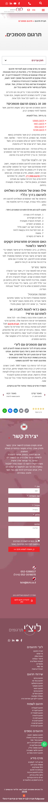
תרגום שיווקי (38, 691)
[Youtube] (17, 640)
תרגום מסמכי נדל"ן (35, 748)
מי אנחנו (39, 653)
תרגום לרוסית (38, 715)
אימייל (37, 505)
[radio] (33, 409)
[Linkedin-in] (13, 640)
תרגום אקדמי (38, 129)
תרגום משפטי (38, 120)
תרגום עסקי (39, 126)
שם (38, 486)
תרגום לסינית (38, 718)
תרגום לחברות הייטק (35, 742)
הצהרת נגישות (37, 669)
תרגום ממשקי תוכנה (35, 735)
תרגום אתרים (38, 693)
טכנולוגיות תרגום (36, 770)
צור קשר (40, 666)
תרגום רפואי (39, 123)
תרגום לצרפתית (37, 726)
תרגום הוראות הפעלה (34, 737)
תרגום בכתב (38, 678)
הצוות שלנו (39, 656)
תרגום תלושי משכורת (35, 750)
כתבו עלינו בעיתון (36, 775)
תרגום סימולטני (37, 683)
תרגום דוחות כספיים (35, 753)
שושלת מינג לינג (37, 765)
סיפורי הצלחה (37, 659)
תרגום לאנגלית (37, 708)
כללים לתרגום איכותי (35, 772)
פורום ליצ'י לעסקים (35, 762)
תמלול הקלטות (37, 696)
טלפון (37, 514)
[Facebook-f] (21, 640)
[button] (43, 10)
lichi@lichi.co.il (28, 582)
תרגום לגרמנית (37, 723)
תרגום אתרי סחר (36, 740)
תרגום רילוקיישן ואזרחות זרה (32, 698)
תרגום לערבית (37, 720)
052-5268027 (28, 571)
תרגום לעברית (37, 710)
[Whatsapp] (9, 640)
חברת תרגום (40, 21)
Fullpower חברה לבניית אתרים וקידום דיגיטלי (23, 798)
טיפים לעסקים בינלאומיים (33, 780)
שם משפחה (34, 496)
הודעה (37, 524)
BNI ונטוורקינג (37, 767)
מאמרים (39, 664)
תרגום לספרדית (37, 713)
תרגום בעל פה (37, 681)
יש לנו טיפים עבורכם (35, 777)
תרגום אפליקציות (36, 745)
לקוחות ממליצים (36, 661)
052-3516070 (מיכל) (25, 574)
